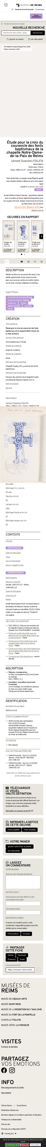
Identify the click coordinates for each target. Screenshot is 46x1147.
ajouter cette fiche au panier (19, 846)
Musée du (18, 1014)
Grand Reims (22, 1105)
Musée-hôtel (15, 1025)
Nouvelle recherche (29, 28)
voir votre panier (37, 39)
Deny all (24, 1145)
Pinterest (12, 959)
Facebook (22, 955)
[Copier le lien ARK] (37, 970)
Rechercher (38, 33)
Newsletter (6, 1093)
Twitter (11, 955)
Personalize (35, 1145)
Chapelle (11, 1020)
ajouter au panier (16, 39)
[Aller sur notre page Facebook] (4, 1070)
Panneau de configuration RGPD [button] (13, 1129)
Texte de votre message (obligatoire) (19, 874)
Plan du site (5, 1124)
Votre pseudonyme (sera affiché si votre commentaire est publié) (20, 898)
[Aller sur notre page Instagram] (12, 1070)
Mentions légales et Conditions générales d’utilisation (21, 1115)
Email (22, 959)
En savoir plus (40, 10)
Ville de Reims (6, 1105)
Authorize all (12, 1145)
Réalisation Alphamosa (9, 1110)
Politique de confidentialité (11, 1120)
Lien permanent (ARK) (13, 965)
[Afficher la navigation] (6, 5)
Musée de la (21, 1009)
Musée (36, 16)
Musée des (14, 999)
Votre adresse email (13, 909)
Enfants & (9, 1047)
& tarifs (12, 1087)
